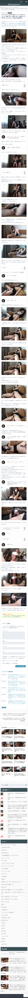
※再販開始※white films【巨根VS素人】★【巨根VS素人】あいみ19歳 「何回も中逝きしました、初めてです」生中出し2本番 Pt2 (17, 702)
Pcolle (3, 941)
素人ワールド (5, 901)
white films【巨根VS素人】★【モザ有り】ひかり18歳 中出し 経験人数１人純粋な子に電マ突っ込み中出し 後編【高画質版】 (13, 719)
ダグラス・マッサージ (7, 865)
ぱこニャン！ (5, 858)
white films (4, 671)
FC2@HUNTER (5, 847)
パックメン (4, 936)
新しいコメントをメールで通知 (10, 660)
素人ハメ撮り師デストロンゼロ (9, 896)
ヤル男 (4, 876)
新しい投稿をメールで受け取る (10, 663)
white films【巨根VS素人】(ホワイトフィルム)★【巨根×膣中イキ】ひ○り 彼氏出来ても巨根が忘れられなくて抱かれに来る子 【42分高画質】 (17, 689)
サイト (3, 651)
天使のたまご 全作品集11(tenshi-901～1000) (17, 953)
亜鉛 (3, 879)
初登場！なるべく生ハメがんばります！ (11, 881)
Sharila (3, 930)
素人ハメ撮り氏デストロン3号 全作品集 (17, 801)
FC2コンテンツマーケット (8, 844)
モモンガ (4, 873)
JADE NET (4, 920)
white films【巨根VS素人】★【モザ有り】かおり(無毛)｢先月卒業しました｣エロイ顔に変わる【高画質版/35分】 (14, 714)
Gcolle (3, 907)
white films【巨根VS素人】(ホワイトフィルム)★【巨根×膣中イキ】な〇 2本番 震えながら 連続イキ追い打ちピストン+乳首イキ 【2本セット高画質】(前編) (17, 683)
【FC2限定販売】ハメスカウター (9, 855)
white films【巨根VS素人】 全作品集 (16, 810)
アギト (4, 860)
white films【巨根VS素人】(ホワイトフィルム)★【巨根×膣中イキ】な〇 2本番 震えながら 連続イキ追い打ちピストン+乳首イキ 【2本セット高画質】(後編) (17, 676)
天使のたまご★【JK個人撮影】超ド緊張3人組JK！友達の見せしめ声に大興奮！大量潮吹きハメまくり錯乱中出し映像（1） (17, 807)
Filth (3, 925)
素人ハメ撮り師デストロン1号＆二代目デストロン (13, 893)
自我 (3, 938)
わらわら (4, 915)
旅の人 (3, 887)
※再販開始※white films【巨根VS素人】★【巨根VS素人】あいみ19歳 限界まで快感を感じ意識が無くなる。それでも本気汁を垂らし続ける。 (17, 696)
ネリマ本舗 (4, 868)
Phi (2, 928)
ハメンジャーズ (5, 871)
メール (4, 646)
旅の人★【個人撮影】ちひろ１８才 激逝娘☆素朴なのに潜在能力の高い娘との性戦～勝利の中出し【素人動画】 (17, 816)
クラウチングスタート (7, 863)
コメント (5, 630)
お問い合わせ (21, 1)
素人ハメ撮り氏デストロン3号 (9, 899)
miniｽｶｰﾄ (4, 944)
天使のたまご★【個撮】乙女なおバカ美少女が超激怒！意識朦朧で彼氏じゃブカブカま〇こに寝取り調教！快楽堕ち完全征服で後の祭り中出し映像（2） (13, 979)
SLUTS (3, 933)
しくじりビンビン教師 (7, 912)
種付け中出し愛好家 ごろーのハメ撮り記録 (12, 889)
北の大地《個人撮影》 (7, 884)
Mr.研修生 (4, 909)
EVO (3, 923)
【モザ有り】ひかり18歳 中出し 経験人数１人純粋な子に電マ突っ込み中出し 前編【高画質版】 (13, 24)
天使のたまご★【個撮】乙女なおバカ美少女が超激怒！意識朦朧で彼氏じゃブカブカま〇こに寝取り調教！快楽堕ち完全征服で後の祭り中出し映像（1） (13, 988)
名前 (4, 641)
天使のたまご (5, 917)
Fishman (4, 850)
